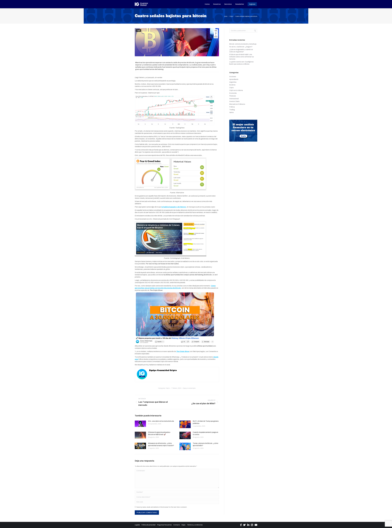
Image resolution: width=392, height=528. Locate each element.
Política (232, 107)
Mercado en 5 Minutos (237, 104)
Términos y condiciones (195, 525)
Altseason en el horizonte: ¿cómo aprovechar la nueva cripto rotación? (161, 444)
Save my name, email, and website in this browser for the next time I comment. (162, 507)
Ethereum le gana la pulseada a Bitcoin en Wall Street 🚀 (159, 433)
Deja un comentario (189, 388)
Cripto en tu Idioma (236, 90)
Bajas (183, 525)
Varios (231, 112)
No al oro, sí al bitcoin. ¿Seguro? (240, 47)
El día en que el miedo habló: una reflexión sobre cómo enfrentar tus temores (241, 57)
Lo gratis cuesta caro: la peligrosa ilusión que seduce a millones (241, 63)
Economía (233, 93)
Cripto (138, 30)
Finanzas (232, 96)
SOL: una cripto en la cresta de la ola (161, 421)
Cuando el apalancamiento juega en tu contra (205, 433)
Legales (137, 525)
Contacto (176, 525)
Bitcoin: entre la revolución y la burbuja (242, 44)
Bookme (232, 85)
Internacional (234, 98)
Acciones (232, 76)
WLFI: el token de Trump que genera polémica (205, 422)
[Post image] (140, 424)
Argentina (232, 82)
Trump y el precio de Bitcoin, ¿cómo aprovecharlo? (205, 444)
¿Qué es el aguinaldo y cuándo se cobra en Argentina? (241, 51)
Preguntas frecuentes (164, 525)
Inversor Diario (234, 101)
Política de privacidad (148, 525)
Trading (232, 110)
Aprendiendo (233, 79)
